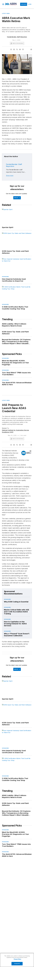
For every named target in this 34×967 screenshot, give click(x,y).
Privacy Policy (17, 959)
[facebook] (11, 49)
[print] (31, 49)
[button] (3, 4)
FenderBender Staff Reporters (17, 37)
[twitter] (17, 49)
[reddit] (20, 49)
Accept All (17, 963)
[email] (23, 49)
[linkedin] (14, 49)
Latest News (6, 13)
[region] (17, 960)
